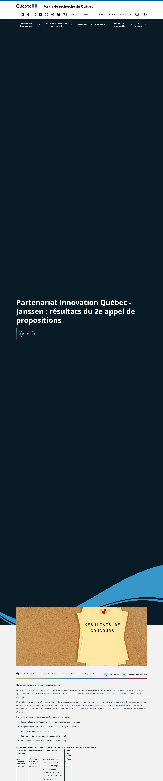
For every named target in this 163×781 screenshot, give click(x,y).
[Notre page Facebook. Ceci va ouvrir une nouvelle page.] (28, 14)
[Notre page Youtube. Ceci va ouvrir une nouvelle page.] (40, 14)
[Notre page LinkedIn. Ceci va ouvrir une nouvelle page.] (22, 14)
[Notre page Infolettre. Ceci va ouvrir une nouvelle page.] (65, 14)
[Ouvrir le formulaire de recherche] (137, 15)
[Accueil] (17, 674)
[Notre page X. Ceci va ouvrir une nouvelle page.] (46, 14)
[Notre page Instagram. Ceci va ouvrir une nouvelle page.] (34, 14)
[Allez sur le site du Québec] (26, 6)
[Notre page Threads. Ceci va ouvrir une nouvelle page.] (52, 14)
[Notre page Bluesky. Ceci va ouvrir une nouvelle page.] (59, 14)
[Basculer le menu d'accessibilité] (145, 15)
